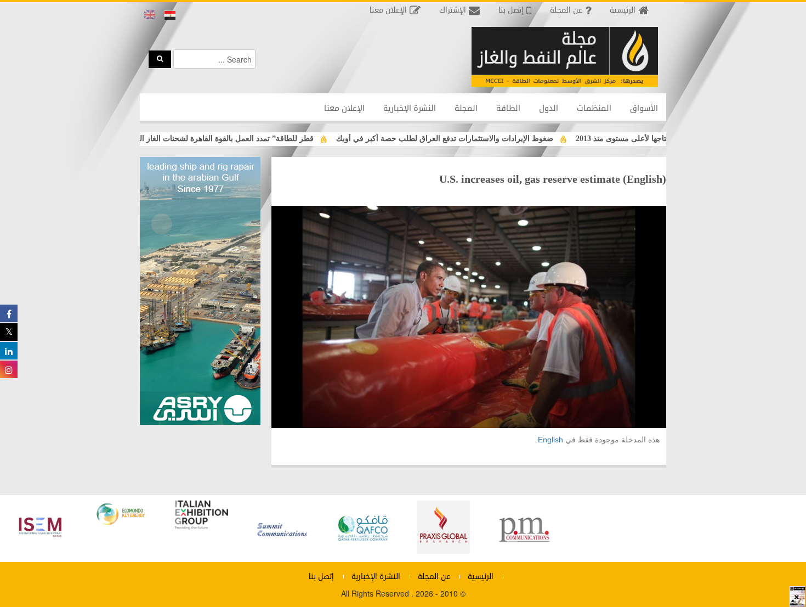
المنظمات (594, 108)
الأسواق (644, 108)
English (550, 439)
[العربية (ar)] (170, 15)
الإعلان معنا (344, 108)
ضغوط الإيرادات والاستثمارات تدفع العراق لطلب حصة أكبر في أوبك (464, 138)
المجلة (466, 108)
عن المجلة (434, 576)
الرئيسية (480, 576)
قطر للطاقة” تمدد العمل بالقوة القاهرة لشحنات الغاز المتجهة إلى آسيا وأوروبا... (207, 138)
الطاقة (508, 108)
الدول (548, 108)
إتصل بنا (321, 576)
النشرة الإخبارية (409, 108)
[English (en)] (149, 15)
